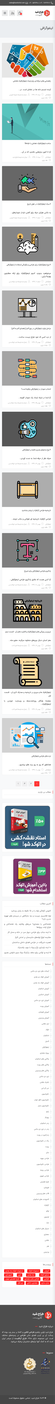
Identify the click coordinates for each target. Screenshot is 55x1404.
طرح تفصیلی (44, 1182)
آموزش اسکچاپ (43, 988)
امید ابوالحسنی (13, 282)
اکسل (47, 1041)
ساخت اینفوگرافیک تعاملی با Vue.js (38, 143)
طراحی (46, 1279)
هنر (48, 1246)
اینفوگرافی (48, 95)
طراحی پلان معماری (31, 1279)
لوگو (47, 1211)
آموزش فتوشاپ (43, 1012)
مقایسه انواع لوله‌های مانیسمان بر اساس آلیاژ (33, 937)
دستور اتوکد (44, 1275)
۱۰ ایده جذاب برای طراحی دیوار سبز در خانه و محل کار (29, 932)
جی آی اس (45, 1088)
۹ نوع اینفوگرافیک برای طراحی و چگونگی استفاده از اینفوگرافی (29, 264)
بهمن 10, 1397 (36, 770)
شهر (19, 1275)
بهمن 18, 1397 (36, 646)
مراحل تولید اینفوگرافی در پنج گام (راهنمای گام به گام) (31, 328)
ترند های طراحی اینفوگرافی (41, 756)
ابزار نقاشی (45, 1024)
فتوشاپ (46, 1187)
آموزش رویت (44, 1006)
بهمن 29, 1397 (36, 342)
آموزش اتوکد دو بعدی (41, 977)
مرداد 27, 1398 (36, 95)
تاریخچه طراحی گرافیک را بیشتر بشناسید (36, 510)
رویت (47, 1146)
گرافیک (46, 1205)
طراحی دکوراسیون (43, 1164)
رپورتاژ (47, 1117)
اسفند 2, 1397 (36, 218)
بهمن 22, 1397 (36, 464)
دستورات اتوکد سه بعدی (14, 1271)
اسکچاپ (46, 1035)
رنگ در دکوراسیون (42, 1141)
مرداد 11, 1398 (36, 157)
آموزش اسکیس (43, 994)
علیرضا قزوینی (13, 95)
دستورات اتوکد (34, 1271)
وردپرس (46, 1252)
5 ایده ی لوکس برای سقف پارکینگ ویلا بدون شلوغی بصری (27, 952)
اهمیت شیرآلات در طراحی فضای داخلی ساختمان (31, 942)
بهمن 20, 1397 (36, 585)
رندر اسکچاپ (44, 1123)
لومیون (46, 1217)
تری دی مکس (44, 1076)
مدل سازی (45, 1283)
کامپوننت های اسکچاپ (41, 1199)
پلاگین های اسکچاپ (42, 1059)
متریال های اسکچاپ (42, 1228)
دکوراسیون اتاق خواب (41, 1100)
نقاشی (47, 1240)
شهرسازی (8, 1275)
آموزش (46, 1271)
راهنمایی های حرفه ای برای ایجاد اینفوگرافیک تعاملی (32, 81)
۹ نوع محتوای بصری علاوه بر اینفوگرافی (36, 450)
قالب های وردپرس (42, 1193)
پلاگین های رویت (43, 1065)
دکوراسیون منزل (43, 1105)
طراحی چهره (44, 1158)
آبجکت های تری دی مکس (40, 971)
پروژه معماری (44, 1053)
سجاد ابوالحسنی (12, 403)
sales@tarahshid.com (17, 3)
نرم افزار (20, 1283)
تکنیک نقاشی (44, 1082)
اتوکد (47, 1029)
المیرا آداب (14, 646)
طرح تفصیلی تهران (12, 1279)
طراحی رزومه (44, 1170)
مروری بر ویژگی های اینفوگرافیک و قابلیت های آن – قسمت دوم (28, 631)
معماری (46, 1234)
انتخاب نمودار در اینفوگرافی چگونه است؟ (36, 389)
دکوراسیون (45, 1094)
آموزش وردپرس (43, 1018)
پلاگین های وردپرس (42, 1070)
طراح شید (15, 157)
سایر (47, 1152)
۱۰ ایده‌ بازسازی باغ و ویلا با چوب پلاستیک (34, 947)
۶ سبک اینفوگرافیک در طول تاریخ (39, 204)
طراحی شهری (44, 1176)
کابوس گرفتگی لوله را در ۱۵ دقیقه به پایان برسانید (31, 910)
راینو (47, 1111)
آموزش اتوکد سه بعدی (41, 983)
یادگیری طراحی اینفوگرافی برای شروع (37, 571)
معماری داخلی (32, 1283)
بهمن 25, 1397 (36, 403)
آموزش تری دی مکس (41, 1000)
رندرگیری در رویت (43, 1135)
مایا (48, 1223)
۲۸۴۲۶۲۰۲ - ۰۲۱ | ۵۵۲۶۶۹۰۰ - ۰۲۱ (39, 3)
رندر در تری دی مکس (41, 1129)
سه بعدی (30, 1275)
